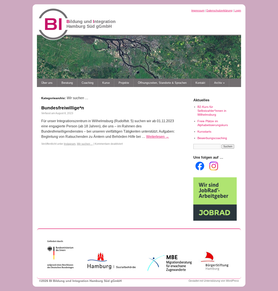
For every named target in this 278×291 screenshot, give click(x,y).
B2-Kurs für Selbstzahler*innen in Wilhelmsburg (211, 110)
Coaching (87, 82)
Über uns (47, 82)
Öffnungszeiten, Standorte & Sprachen (162, 82)
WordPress (232, 280)
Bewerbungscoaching (212, 138)
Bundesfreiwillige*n (62, 107)
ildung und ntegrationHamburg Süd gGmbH (91, 24)
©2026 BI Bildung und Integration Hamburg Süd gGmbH (80, 281)
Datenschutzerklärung (219, 10)
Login (237, 10)
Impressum (197, 10)
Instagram (70, 143)
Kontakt (200, 82)
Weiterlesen (157, 136)
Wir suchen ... (85, 143)
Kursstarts (204, 131)
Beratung (67, 82)
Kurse (106, 82)
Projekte (124, 82)
